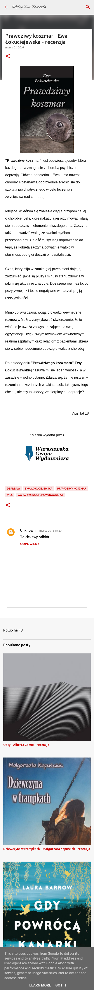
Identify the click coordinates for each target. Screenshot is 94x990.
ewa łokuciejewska (38, 488)
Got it (61, 985)
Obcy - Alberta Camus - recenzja (26, 745)
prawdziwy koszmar (71, 488)
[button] (7, 56)
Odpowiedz (30, 544)
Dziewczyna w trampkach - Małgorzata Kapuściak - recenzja (46, 849)
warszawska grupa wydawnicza (40, 494)
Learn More (40, 985)
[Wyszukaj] (88, 7)
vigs (10, 494)
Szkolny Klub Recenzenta (29, 7)
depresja (13, 488)
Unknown (27, 530)
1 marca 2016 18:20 (49, 530)
